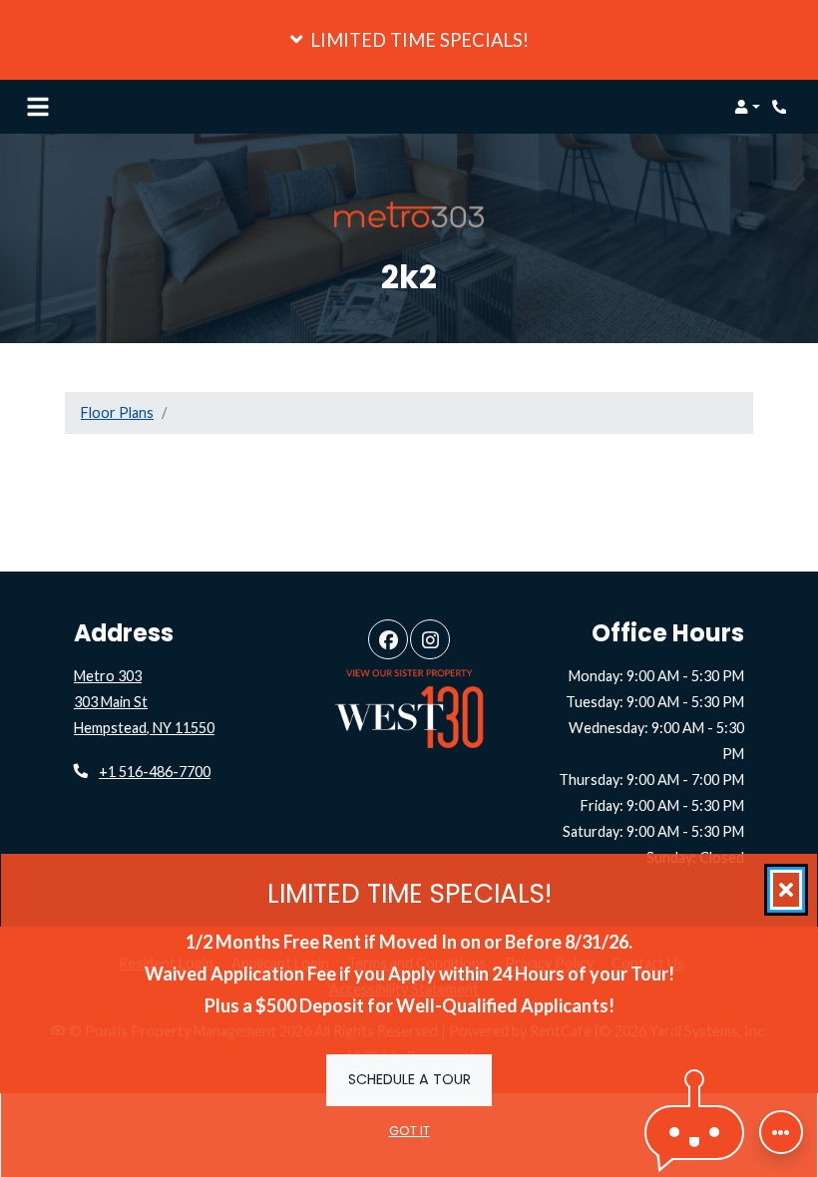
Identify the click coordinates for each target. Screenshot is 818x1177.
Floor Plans (117, 412)
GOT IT (409, 1130)
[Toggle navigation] (38, 107)
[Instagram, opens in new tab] (430, 639)
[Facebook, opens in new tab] (388, 639)
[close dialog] (786, 890)
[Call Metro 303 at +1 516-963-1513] (782, 107)
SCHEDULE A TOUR (409, 1078)
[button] (409, 40)
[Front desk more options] (781, 1132)
